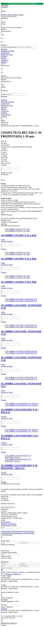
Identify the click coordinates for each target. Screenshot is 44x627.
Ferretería (4, 56)
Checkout (4, 609)
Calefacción (4, 60)
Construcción (5, 53)
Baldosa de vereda (7, 54)
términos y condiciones (13, 574)
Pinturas (3, 58)
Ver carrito (4, 599)
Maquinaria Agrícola (7, 51)
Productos (4, 15)
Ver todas (4, 224)
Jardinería (4, 49)
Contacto (21, 15)
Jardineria (4, 62)
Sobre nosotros (13, 15)
